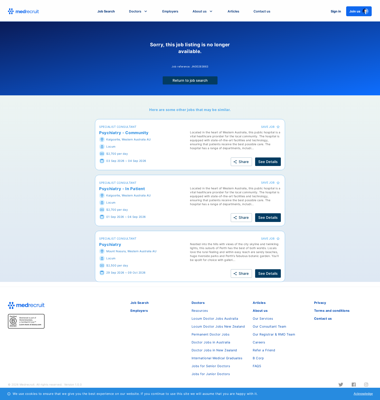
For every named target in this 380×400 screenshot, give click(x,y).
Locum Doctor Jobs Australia (215, 318)
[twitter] (340, 385)
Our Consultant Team (269, 326)
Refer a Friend (264, 350)
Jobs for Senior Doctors (211, 366)
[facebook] (354, 385)
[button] (138, 11)
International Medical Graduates (217, 358)
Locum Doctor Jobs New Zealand (218, 326)
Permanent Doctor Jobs (211, 334)
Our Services (263, 318)
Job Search (106, 11)
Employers (170, 11)
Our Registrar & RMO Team (274, 334)
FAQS (257, 366)
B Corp (258, 358)
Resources (200, 311)
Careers (259, 342)
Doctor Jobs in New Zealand (214, 350)
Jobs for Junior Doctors (211, 374)
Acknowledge (363, 393)
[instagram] (366, 385)
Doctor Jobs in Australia (211, 342)
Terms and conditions (332, 311)
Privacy (320, 303)
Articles (233, 11)
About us (260, 311)
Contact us (262, 11)
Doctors (198, 303)
